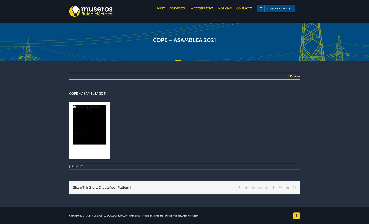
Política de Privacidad (152, 215)
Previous (295, 76)
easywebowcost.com (188, 215)
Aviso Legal (134, 215)
